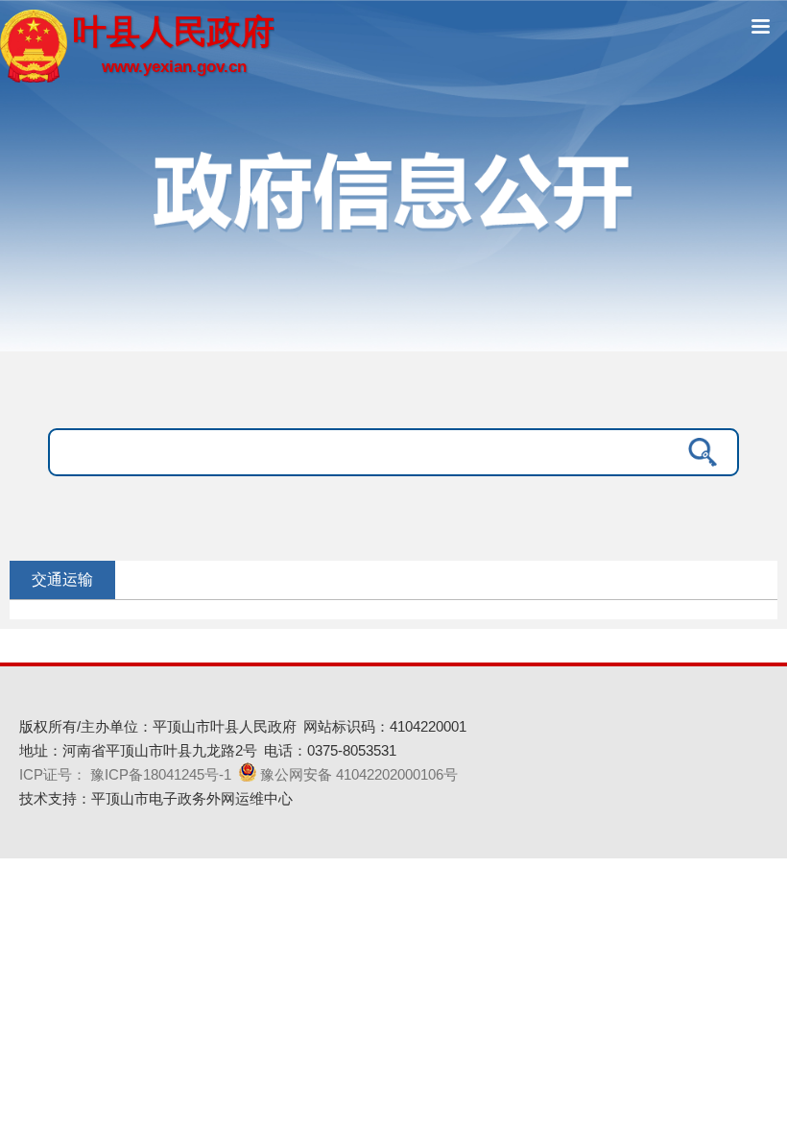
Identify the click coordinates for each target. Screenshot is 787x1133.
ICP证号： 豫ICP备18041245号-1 (125, 774)
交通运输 (62, 579)
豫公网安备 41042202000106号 (359, 774)
